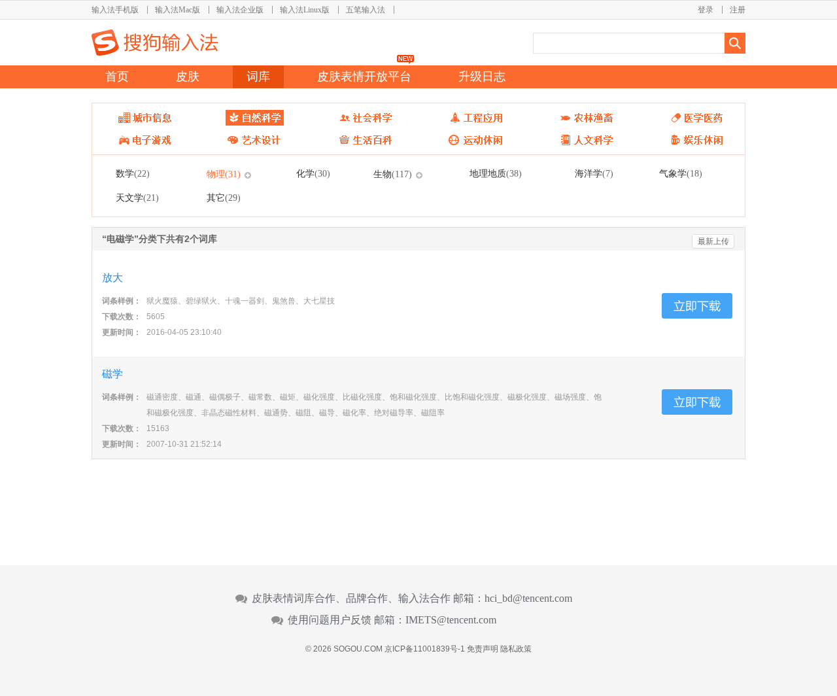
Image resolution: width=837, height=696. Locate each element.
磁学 (112, 373)
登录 (705, 9)
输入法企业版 (240, 9)
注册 (737, 9)
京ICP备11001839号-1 (424, 648)
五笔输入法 (365, 9)
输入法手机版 (115, 9)
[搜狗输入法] (155, 42)
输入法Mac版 (177, 9)
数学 (133, 173)
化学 (313, 173)
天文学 (137, 197)
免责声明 (482, 648)
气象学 (680, 173)
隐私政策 (516, 648)
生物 (392, 174)
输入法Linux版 (305, 9)
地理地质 (496, 173)
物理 (224, 174)
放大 (112, 277)
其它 (224, 197)
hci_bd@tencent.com (528, 598)
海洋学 (594, 173)
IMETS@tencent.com (450, 620)
